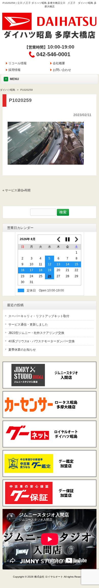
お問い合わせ (62, 70)
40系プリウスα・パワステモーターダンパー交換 (41, 341)
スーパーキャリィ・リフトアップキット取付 (38, 316)
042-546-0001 (53, 54)
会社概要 (59, 63)
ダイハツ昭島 (7, 89)
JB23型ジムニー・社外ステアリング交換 (36, 333)
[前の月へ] (58, 239)
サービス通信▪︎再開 (17, 190)
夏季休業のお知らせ (22, 349)
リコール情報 (17, 63)
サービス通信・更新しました (28, 324)
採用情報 (14, 70)
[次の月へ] (76, 239)
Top (94, 563)
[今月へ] (67, 239)
